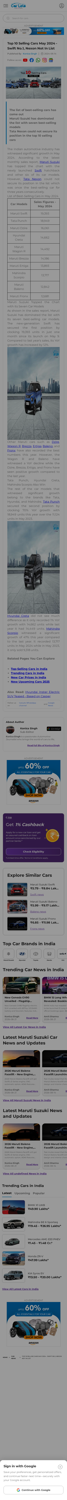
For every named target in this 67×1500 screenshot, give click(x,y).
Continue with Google (36, 1490)
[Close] (60, 1467)
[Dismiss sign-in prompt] (33, 750)
